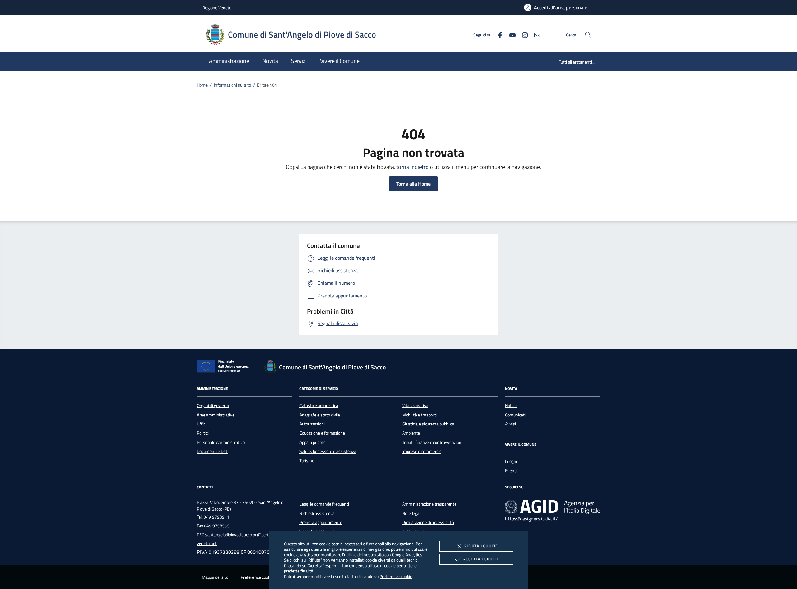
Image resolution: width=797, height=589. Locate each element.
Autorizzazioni (312, 423)
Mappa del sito (215, 577)
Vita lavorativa (415, 405)
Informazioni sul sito (232, 85)
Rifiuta (481, 546)
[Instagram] (522, 34)
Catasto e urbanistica (318, 405)
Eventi (511, 470)
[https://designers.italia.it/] (552, 506)
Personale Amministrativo (221, 442)
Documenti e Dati (212, 451)
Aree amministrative (215, 414)
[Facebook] (497, 34)
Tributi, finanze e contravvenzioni (432, 442)
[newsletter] (535, 34)
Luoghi (511, 461)
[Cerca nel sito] (588, 34)
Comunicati (515, 414)
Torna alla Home (413, 184)
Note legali (411, 513)
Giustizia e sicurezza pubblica (428, 423)
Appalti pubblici (312, 442)
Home (202, 85)
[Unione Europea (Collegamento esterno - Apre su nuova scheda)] (224, 367)
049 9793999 (217, 525)
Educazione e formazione (322, 433)
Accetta (481, 559)
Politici (203, 433)
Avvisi (510, 423)
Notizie (511, 405)
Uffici (201, 423)
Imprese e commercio (421, 451)
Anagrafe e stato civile (319, 414)
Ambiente (411, 433)
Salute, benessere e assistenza (327, 451)
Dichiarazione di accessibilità (428, 522)
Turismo (306, 460)
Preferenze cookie (396, 576)
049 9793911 (216, 517)
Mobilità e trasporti (419, 414)
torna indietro (412, 167)
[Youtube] (510, 34)
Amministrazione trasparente (429, 504)
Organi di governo (213, 405)
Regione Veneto (216, 7)
